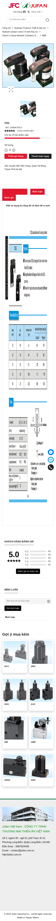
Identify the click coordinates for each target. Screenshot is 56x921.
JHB (6, 742)
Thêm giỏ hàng (15, 156)
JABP (33, 742)
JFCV (6, 666)
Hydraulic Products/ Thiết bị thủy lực (30, 28)
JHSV (6, 704)
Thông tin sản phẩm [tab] (14, 191)
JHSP (33, 780)
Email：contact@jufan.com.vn (18, 850)
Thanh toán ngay (40, 156)
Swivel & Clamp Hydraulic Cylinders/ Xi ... (20, 35)
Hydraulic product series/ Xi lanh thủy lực (20, 32)
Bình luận (37, 191)
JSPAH (7, 780)
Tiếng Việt (35, 12)
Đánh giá (9, 197)
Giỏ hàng (19, 11)
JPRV (33, 666)
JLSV (33, 704)
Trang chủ (6, 28)
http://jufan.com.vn (11, 854)
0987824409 (22, 846)
